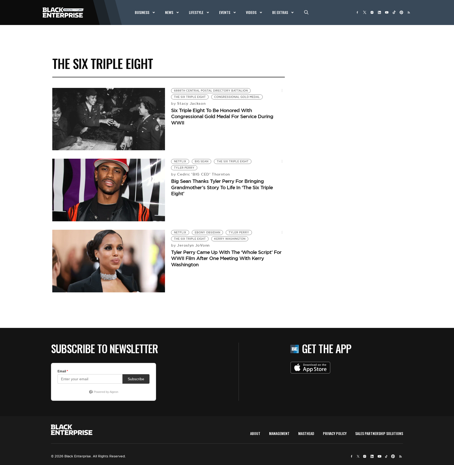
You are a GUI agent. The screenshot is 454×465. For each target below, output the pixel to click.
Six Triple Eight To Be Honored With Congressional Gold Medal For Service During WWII (222, 116)
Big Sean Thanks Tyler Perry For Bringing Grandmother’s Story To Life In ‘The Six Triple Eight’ (222, 187)
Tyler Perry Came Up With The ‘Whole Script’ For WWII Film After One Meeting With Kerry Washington (226, 258)
